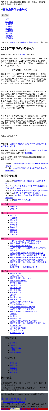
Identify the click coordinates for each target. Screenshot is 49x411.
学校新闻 (9, 31)
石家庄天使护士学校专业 (22, 309)
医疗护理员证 (17, 333)
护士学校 (15, 273)
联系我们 (9, 38)
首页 (7, 19)
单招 (13, 316)
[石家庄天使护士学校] (14, 9)
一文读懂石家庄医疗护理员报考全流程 (25, 241)
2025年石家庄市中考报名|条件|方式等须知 (31, 191)
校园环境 (13, 363)
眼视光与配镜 (15, 353)
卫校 (13, 295)
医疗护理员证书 (18, 328)
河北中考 (15, 300)
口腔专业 (15, 285)
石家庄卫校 (16, 276)
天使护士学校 (17, 304)
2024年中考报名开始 (18, 144)
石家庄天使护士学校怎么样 (22, 307)
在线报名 (9, 36)
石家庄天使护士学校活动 (22, 302)
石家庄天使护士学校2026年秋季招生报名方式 (28, 257)
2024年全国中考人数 (22, 200)
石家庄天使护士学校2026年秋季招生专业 (26, 253)
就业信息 (9, 26)
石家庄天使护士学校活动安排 (23, 321)
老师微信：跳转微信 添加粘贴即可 (20, 409)
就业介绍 (13, 365)
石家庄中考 (7, 146)
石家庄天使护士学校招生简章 (23, 311)
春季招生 (15, 292)
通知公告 (32, 42)
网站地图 (4, 399)
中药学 (12, 350)
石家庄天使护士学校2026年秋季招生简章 (26, 260)
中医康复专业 (15, 348)
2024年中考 (31, 144)
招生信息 (9, 29)
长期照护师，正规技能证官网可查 (23, 267)
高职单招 (15, 318)
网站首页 (13, 42)
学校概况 (9, 22)
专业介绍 (13, 370)
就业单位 (13, 232)
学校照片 (9, 33)
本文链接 (28, 153)
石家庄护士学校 (18, 281)
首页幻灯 (13, 215)
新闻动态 (13, 207)
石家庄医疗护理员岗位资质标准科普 (24, 243)
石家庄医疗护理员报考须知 (21, 246)
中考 (13, 146)
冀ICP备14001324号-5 (17, 399)
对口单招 (15, 288)
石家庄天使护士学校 (39, 150)
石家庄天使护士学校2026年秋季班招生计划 (27, 255)
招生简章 (15, 290)
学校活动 (15, 297)
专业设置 (9, 24)
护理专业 (15, 283)
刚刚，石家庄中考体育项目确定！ (28, 193)
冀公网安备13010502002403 (14, 402)
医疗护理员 (16, 330)
